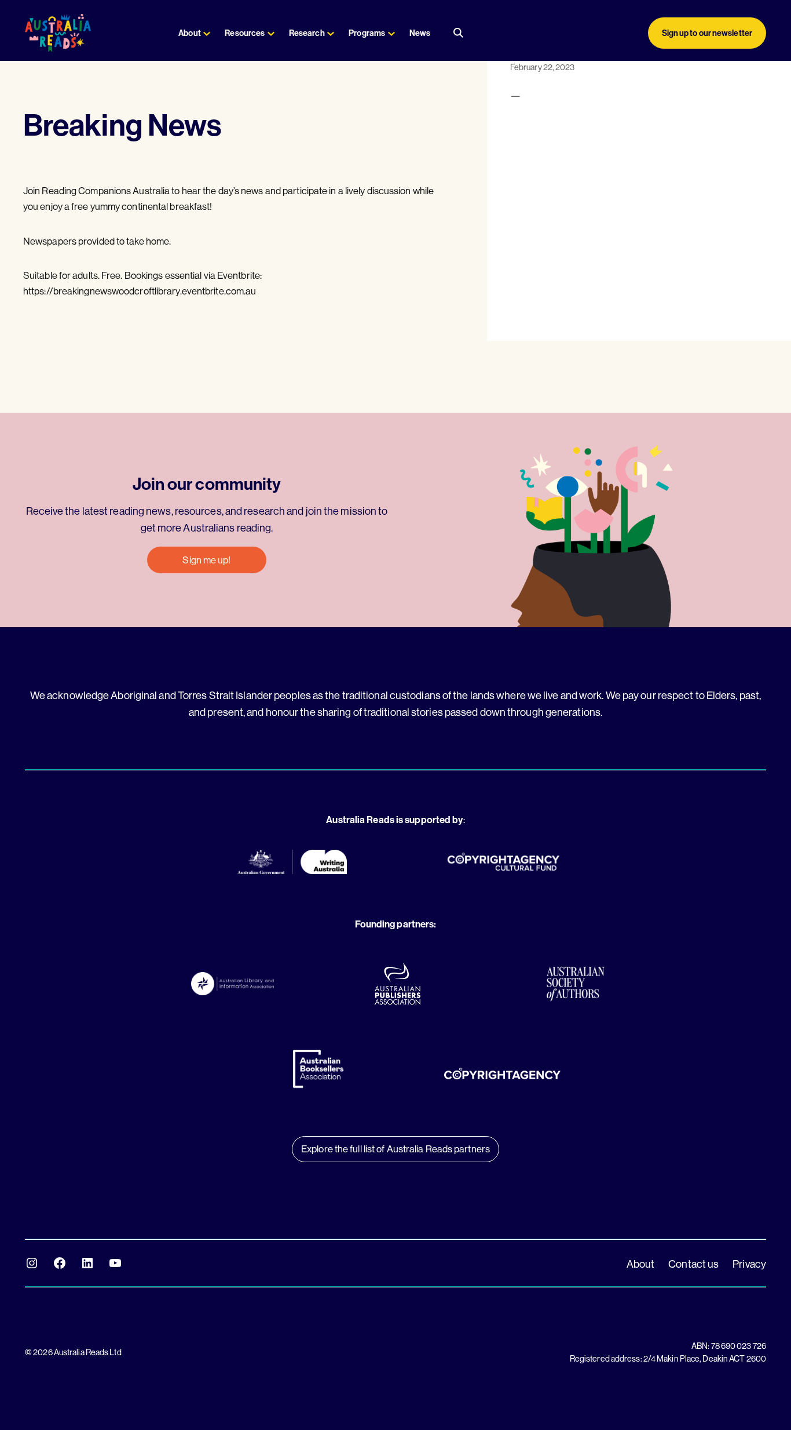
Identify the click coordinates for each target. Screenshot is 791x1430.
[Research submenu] (331, 33)
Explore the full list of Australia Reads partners (395, 1148)
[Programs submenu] (391, 33)
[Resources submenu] (271, 33)
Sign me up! (206, 560)
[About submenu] (207, 33)
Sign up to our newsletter (707, 33)
